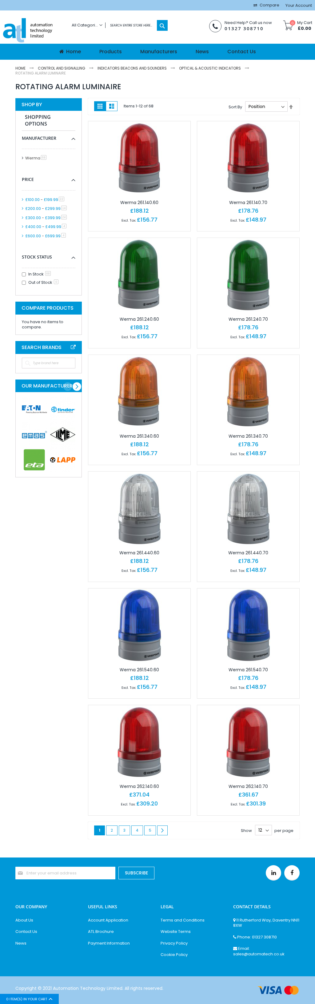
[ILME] (62, 434)
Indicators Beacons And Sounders (133, 68)
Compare (269, 5)
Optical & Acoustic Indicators (210, 68)
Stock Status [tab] (37, 257)
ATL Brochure (101, 931)
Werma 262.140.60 (139, 786)
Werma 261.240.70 (248, 319)
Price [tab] (28, 179)
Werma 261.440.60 (139, 553)
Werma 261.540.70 (248, 670)
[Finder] (62, 409)
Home (20, 68)
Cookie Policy (174, 955)
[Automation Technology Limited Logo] (32, 31)
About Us (24, 920)
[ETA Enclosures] (34, 459)
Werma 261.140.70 (248, 202)
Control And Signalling (62, 68)
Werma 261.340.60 (139, 436)
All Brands (73, 347)
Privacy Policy (174, 943)
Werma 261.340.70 (248, 436)
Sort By (235, 107)
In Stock (39, 274)
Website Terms (176, 931)
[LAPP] (62, 459)
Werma (37, 158)
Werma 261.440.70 (248, 553)
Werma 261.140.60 (139, 202)
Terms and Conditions (183, 920)
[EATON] (34, 409)
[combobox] (118, 25)
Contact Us (26, 931)
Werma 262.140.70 (248, 786)
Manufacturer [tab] (39, 138)
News (20, 943)
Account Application (108, 920)
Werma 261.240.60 (139, 319)
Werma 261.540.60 (139, 670)
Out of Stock (42, 282)
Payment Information (109, 943)
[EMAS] (34, 434)
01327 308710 (244, 28)
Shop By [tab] (32, 104)
